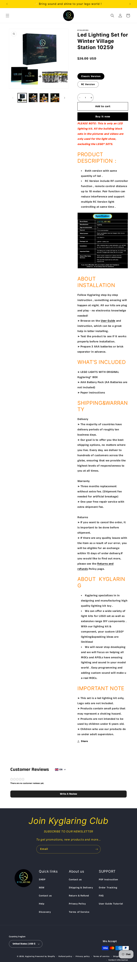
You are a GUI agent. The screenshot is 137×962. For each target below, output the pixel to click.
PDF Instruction (108, 879)
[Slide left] (13, 98)
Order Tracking (108, 887)
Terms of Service (79, 912)
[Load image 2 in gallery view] (33, 97)
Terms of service (101, 956)
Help (41, 904)
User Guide (108, 321)
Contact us (45, 895)
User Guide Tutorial (111, 904)
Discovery (45, 912)
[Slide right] (64, 98)
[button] (7, 16)
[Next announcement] (130, 4)
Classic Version (91, 76)
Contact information (118, 960)
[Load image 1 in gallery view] (22, 97)
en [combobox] (60, 769)
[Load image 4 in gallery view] (54, 97)
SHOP (42, 879)
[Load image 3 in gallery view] (44, 97)
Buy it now (102, 116)
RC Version (88, 84)
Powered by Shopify (45, 956)
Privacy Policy (77, 904)
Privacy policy (83, 956)
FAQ (101, 895)
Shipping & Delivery (81, 887)
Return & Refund (79, 895)
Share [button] (84, 741)
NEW (41, 887)
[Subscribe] (96, 849)
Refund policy (65, 956)
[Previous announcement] (7, 4)
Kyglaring (29, 956)
